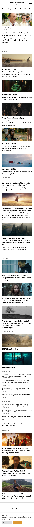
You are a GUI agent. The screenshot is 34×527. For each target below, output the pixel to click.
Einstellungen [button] (7, 523)
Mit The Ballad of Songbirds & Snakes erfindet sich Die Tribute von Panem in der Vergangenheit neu (16, 450)
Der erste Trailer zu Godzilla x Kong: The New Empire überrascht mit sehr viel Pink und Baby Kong (16, 375)
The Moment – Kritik (9, 95)
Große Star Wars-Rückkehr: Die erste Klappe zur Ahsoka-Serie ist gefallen (15, 424)
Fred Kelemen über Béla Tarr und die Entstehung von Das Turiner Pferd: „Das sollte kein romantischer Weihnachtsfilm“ (17, 324)
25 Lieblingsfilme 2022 (10, 349)
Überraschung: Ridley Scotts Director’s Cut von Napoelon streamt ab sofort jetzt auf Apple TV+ (15, 405)
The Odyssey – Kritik (9, 69)
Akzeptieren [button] (17, 523)
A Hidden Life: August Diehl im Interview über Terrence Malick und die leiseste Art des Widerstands (16, 496)
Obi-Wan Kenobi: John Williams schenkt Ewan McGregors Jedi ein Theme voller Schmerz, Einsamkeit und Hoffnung (17, 210)
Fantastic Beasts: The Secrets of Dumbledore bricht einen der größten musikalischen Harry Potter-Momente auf (16, 241)
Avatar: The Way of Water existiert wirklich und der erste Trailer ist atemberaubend (16, 395)
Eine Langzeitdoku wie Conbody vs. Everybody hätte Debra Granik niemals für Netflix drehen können (16, 277)
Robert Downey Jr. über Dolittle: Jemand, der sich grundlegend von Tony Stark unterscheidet (16, 473)
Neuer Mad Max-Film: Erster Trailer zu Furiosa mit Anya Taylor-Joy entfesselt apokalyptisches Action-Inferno (16, 382)
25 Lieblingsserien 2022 (10, 367)
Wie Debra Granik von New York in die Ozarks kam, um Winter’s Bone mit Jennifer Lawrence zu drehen (16, 300)
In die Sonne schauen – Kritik (13, 118)
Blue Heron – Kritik (9, 143)
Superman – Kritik (9, 169)
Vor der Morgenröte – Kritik (12, 28)
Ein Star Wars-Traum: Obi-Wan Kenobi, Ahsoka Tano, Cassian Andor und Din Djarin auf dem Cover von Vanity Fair (16, 417)
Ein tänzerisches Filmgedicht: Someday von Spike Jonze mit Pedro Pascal (16, 184)
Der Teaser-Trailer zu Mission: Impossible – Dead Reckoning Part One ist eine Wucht (15, 389)
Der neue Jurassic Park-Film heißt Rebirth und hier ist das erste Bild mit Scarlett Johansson (17, 411)
